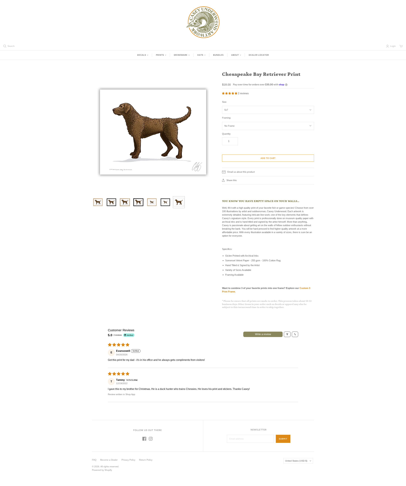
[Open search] (5, 46)
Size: (224, 102)
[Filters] (287, 334)
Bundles (218, 55)
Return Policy (145, 460)
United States (296, 461)
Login (393, 46)
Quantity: (226, 133)
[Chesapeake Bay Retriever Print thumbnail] (98, 202)
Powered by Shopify (102, 470)
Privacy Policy (128, 460)
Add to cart (268, 158)
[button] (230, 93)
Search (11, 46)
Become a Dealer (109, 460)
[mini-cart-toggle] (401, 46)
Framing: (226, 117)
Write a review (263, 334)
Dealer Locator (259, 55)
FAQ (94, 460)
